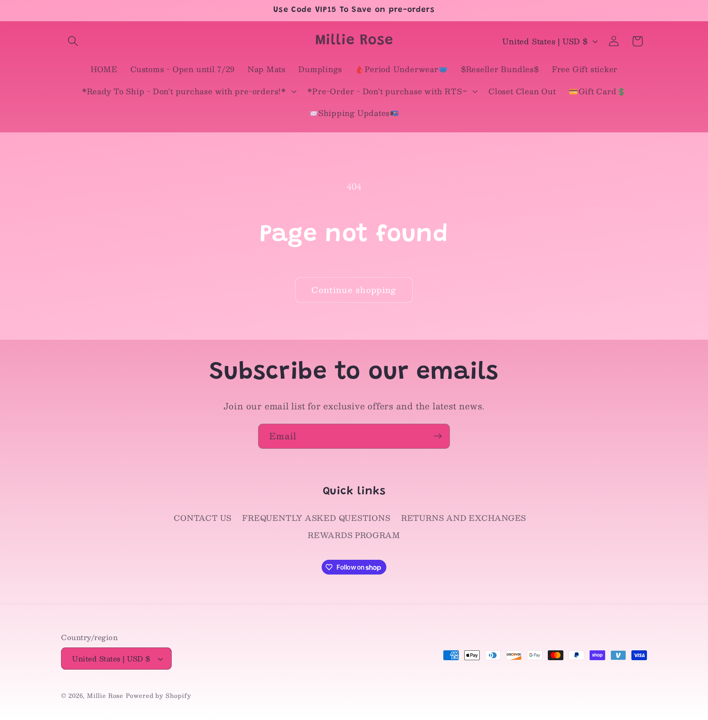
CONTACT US (202, 518)
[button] (72, 41)
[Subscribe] (437, 436)
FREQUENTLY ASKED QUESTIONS (316, 517)
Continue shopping (353, 289)
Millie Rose (105, 695)
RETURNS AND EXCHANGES (463, 517)
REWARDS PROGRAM (354, 535)
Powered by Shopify (158, 695)
